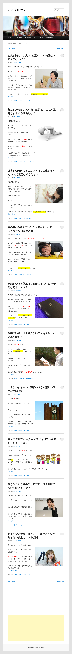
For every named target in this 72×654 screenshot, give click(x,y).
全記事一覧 (28, 37)
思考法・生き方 (18, 101)
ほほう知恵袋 (16, 10)
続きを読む (12, 96)
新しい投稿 (60, 48)
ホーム (10, 37)
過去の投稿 (11, 48)
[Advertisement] (36, 628)
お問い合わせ (18, 37)
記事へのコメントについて (53, 37)
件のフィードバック (28, 101)
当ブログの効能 (38, 37)
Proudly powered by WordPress (36, 647)
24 (62, 110)
